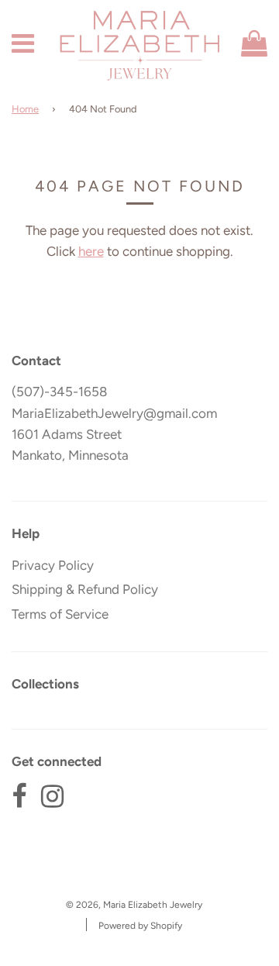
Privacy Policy (53, 565)
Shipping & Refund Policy (85, 589)
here (91, 251)
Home (25, 109)
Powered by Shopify (140, 925)
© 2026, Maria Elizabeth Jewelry (134, 904)
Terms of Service (60, 614)
